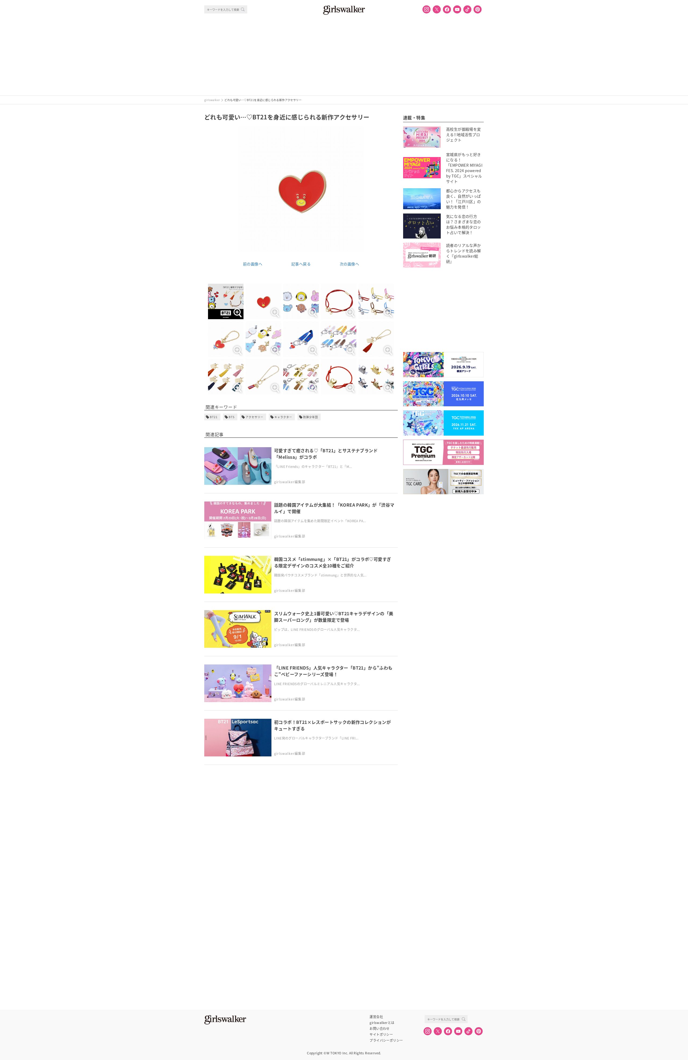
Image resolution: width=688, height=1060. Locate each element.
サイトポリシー (381, 1034)
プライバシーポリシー (386, 1040)
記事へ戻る (301, 263)
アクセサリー (254, 417)
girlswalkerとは (382, 1022)
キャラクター (283, 417)
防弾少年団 (310, 417)
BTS (232, 417)
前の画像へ (252, 263)
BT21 (214, 417)
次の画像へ (349, 263)
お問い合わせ (379, 1028)
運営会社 (376, 1016)
